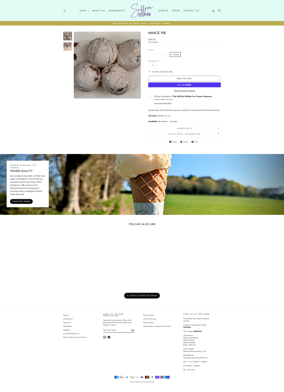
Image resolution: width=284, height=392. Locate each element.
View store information (163, 103)
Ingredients (116, 10)
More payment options (184, 90)
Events (164, 10)
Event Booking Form (71, 333)
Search (66, 315)
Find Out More (21, 201)
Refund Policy (148, 323)
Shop (83, 10)
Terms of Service (149, 319)
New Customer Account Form (75, 337)
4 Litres (175, 54)
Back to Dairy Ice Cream (143, 295)
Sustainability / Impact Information (157, 326)
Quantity (154, 61)
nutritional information (184, 134)
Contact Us (191, 10)
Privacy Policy (148, 315)
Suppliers (66, 330)
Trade (176, 10)
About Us (98, 10)
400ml (153, 54)
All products (68, 319)
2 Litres (164, 54)
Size (150, 50)
